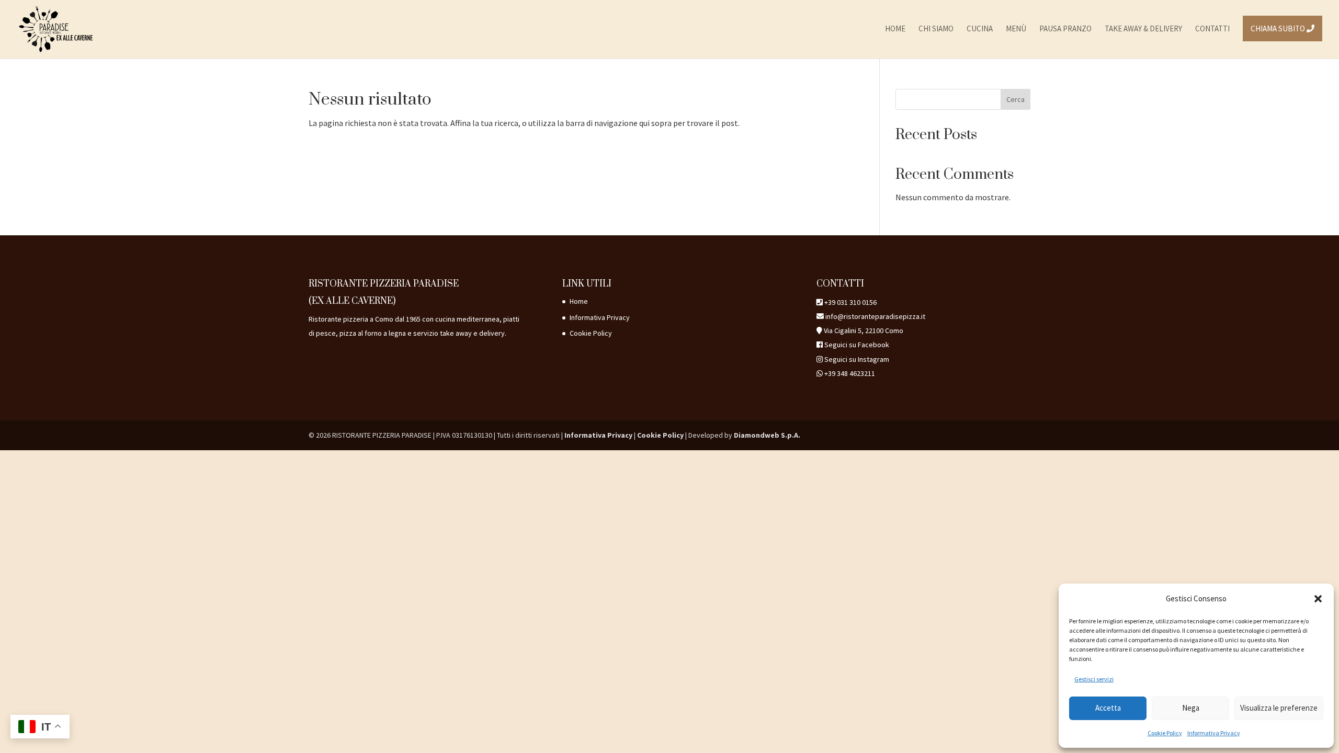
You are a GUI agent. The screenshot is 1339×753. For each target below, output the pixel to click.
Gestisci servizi (1094, 679)
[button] (1318, 599)
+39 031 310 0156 (850, 302)
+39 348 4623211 (849, 373)
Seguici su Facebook (856, 344)
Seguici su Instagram (856, 359)
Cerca (1015, 99)
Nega (1190, 708)
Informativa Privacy (1213, 733)
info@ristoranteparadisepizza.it (874, 316)
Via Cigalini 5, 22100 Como (863, 330)
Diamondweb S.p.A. (767, 435)
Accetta (1108, 708)
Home (579, 301)
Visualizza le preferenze (1279, 708)
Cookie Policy (1165, 733)
